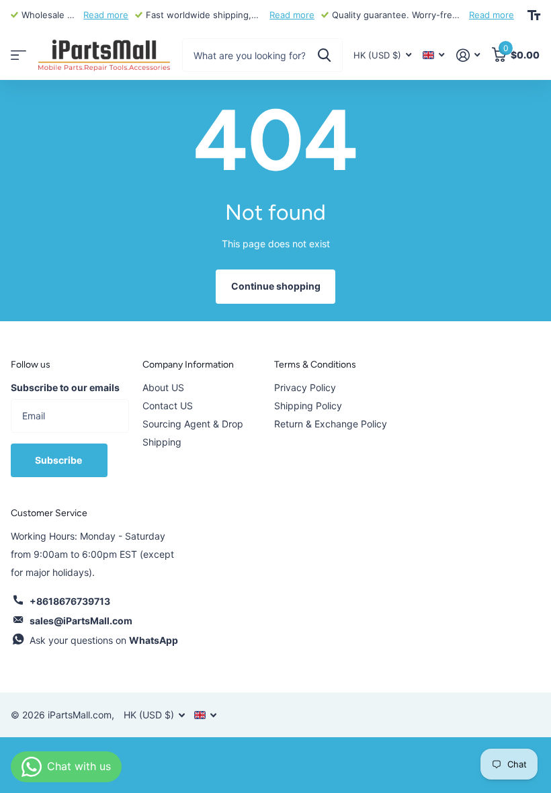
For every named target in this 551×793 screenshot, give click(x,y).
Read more (105, 14)
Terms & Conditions (315, 364)
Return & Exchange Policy (330, 423)
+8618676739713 (70, 601)
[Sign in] (468, 55)
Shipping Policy (308, 405)
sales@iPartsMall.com (81, 620)
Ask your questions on (104, 640)
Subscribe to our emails (65, 387)
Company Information (188, 364)
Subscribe (59, 460)
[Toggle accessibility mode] (533, 15)
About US (163, 387)
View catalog (18, 55)
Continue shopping (276, 286)
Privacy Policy (305, 387)
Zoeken (324, 55)
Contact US (167, 405)
